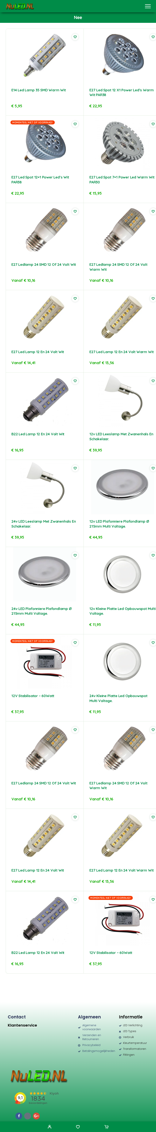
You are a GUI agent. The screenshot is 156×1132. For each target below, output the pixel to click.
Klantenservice (22, 1025)
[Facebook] (18, 1116)
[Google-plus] (36, 1116)
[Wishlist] (78, 1127)
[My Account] (50, 1127)
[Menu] (148, 6)
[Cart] (106, 1127)
